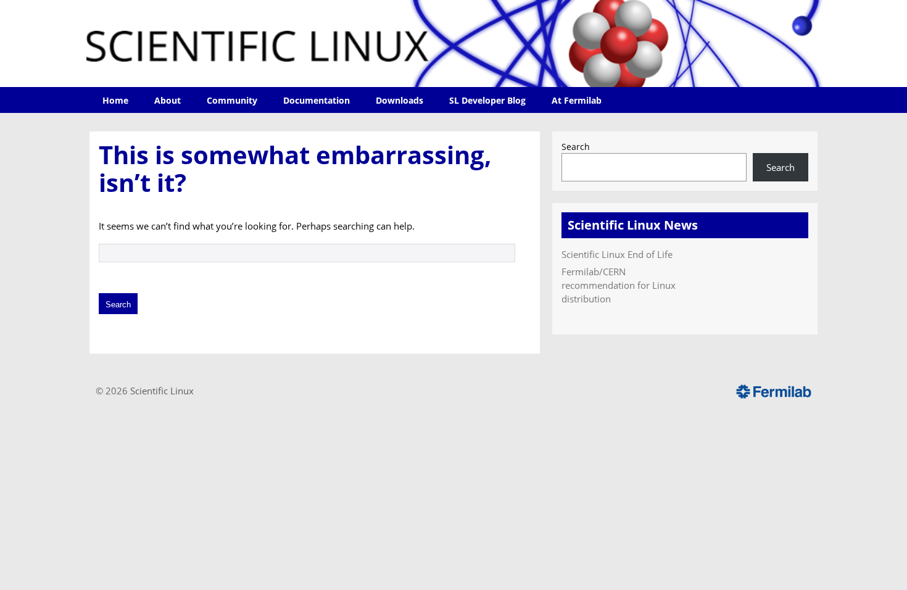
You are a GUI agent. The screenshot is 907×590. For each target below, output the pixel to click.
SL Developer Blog (487, 100)
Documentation (316, 100)
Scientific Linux (162, 390)
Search (575, 146)
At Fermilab (577, 100)
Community (232, 100)
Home (115, 100)
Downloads (399, 100)
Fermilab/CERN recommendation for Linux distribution (618, 285)
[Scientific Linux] (453, 43)
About (167, 100)
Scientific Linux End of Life (617, 254)
